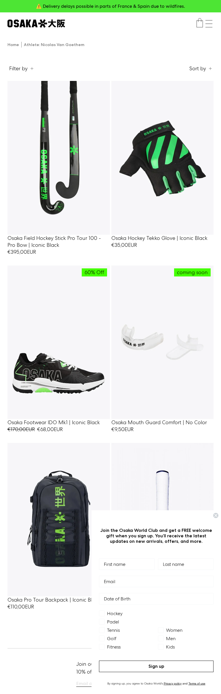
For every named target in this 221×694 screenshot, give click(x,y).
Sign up (156, 666)
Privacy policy (173, 683)
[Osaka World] (36, 23)
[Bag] (199, 23)
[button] (209, 23)
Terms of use (196, 683)
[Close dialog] (216, 515)
